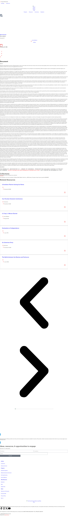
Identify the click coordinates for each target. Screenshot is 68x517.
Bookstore (42, 12)
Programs (25, 12)
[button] (2, 51)
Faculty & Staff (3, 493)
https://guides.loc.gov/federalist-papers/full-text (24, 170)
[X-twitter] (6, 508)
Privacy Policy (3, 495)
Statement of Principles (5, 491)
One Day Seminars (4, 475)
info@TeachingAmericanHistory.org (49, 511)
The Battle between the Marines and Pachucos (15, 257)
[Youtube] (9, 508)
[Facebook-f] (1, 508)
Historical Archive (4, 465)
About (2, 488)
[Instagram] (4, 508)
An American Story (7, 242)
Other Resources (4, 479)
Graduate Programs (4, 470)
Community (37, 12)
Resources (31, 12)
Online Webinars (4, 477)
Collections (3, 463)
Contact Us (8, 3)
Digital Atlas (3, 486)
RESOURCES (3, 34)
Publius (34, 42)
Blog (2, 484)
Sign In (2, 498)
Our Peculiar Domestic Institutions (12, 199)
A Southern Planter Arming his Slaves (13, 184)
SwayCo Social (7, 514)
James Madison (34, 40)
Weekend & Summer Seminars (6, 472)
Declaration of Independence (10, 228)
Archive (2, 461)
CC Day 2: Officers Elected (9, 213)
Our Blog (2, 3)
